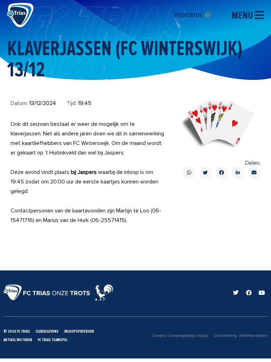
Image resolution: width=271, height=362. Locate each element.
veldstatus (188, 15)
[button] (189, 173)
